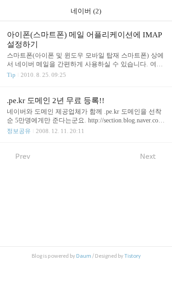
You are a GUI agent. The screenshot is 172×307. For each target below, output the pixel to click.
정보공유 (19, 130)
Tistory (132, 256)
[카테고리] (11, 10)
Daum (83, 256)
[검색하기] (160, 10)
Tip (11, 74)
